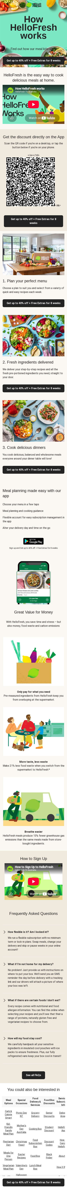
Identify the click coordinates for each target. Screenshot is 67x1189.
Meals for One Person (8, 1156)
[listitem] (33, 667)
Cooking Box (35, 1129)
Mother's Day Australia (21, 1128)
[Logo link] (33, 6)
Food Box (35, 1156)
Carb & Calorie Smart (8, 1114)
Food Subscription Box (35, 1143)
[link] (33, 221)
